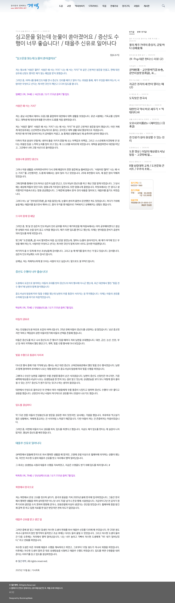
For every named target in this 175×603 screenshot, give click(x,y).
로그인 (11, 592)
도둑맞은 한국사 (138, 98)
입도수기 (36, 31)
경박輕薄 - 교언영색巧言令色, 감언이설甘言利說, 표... (146, 71)
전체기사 (114, 6)
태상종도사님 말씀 (136, 133)
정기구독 (126, 6)
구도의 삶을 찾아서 (23, 31)
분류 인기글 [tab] (142, 32)
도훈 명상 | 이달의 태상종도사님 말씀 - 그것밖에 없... (147, 153)
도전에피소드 (134, 148)
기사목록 (36, 570)
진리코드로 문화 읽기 (137, 55)
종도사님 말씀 (134, 80)
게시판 (146, 6)
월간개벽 (22, 561)
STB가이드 (93, 6)
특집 (104, 6)
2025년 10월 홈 (23, 570)
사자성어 (132, 66)
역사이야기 (79, 6)
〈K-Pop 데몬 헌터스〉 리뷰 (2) (146, 59)
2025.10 (46, 31)
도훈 (61, 6)
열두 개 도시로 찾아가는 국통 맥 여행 (143, 39)
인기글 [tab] (132, 32)
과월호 (137, 6)
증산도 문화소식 (135, 162)
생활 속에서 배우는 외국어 (139, 119)
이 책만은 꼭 (134, 94)
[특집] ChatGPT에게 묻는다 (140, 105)
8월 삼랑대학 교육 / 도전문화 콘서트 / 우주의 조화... (146, 167)
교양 (69, 6)
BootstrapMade (26, 598)
